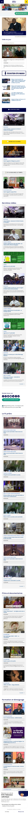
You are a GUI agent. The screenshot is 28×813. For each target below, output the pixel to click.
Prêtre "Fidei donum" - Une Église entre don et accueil (14, 612)
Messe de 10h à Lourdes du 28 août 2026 (13, 516)
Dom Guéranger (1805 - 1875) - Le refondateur (11, 637)
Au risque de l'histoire (9, 43)
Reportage (6, 127)
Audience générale (7, 308)
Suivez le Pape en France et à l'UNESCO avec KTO (18, 100)
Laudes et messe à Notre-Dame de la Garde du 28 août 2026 (13, 538)
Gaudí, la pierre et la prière (10, 661)
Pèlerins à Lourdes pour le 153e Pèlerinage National (13, 355)
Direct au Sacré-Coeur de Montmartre (12, 493)
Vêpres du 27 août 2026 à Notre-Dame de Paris (13, 559)
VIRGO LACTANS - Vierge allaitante (11, 684)
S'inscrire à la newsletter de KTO (11, 399)
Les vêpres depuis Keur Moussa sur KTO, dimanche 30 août (18, 94)
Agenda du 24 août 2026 (9, 266)
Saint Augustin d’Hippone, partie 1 (12, 161)
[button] (24, 384)
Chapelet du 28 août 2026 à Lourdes (12, 474)
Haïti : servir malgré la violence (10, 32)
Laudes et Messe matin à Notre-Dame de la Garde (14, 535)
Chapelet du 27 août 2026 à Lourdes (12, 580)
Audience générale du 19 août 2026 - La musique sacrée (13, 311)
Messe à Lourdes (7, 515)
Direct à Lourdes (7, 375)
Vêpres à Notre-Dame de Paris (10, 451)
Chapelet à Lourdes (8, 473)
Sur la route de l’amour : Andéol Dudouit (13, 717)
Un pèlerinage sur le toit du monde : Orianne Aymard (14, 767)
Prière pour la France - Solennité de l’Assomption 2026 (12, 377)
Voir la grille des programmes (20, 36)
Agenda (5, 264)
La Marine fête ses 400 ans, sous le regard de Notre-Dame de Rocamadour (13, 288)
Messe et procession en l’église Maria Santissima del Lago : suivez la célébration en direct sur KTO (18, 81)
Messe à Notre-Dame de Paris (10, 430)
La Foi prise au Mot (8, 190)
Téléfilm (5, 159)
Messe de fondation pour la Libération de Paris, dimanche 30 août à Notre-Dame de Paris (18, 87)
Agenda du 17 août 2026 (9, 333)
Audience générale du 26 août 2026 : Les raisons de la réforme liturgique (13, 244)
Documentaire (6, 609)
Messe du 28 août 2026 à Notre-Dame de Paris (13, 432)
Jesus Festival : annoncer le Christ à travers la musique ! (12, 129)
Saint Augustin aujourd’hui (10, 191)
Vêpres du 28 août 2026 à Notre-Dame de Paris (13, 454)
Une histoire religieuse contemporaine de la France (14, 60)
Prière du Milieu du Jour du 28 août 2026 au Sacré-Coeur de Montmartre (14, 496)
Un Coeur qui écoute (8, 716)
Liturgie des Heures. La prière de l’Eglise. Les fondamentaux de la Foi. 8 (14, 742)
